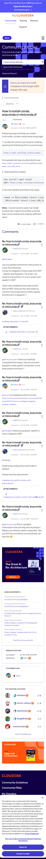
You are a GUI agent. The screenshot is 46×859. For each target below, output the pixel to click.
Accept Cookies (23, 854)
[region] (23, 826)
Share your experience (21, 82)
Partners (34, 20)
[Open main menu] (43, 38)
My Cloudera (9, 793)
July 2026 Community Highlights (16, 599)
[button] (42, 243)
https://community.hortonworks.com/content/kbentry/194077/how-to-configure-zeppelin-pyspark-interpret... (22, 401)
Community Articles (11, 98)
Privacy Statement (32, 834)
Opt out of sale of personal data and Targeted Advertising (23, 840)
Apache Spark (17, 119)
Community (10, 20)
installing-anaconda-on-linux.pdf (15, 321)
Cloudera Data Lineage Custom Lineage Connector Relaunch (22, 614)
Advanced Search (9, 73)
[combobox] (23, 67)
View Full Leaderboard (23, 734)
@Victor (5, 395)
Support (23, 26)
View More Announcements (23, 640)
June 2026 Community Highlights (16, 606)
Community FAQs (12, 787)
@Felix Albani (7, 259)
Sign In (7, 38)
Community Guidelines (15, 782)
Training (23, 20)
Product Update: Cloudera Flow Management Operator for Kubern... (20, 624)
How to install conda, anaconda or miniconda (18, 112)
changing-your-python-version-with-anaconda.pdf (23, 497)
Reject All (23, 847)
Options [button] (10, 103)
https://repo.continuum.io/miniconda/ (22, 153)
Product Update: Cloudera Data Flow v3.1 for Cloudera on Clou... (20, 633)
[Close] (42, 797)
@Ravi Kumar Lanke (9, 359)
